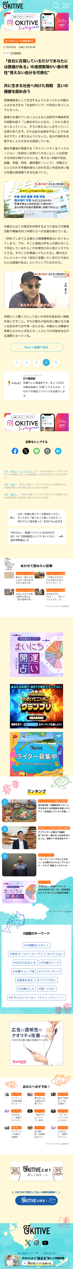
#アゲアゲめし (46, 980)
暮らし (14, 471)
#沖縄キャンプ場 (24, 971)
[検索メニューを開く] (57, 6)
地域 (13, 484)
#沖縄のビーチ (50, 962)
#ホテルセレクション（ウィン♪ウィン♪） (36, 997)
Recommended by (53, 606)
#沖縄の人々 (26, 988)
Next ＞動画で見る (36, 347)
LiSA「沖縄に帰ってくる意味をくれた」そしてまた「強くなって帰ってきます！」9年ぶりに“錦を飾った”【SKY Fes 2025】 (40, 518)
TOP (6, 471)
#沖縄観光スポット (36, 945)
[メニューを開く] (66, 6)
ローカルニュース (28, 471)
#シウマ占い (55, 954)
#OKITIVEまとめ (25, 962)
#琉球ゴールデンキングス (26, 954)
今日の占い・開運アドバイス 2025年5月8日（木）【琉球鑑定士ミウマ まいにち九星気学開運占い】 (32, 536)
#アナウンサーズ (50, 971)
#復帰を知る (25, 980)
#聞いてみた (47, 988)
